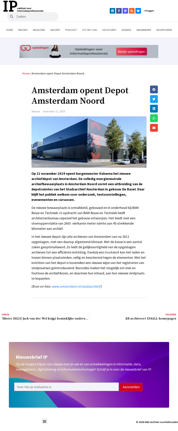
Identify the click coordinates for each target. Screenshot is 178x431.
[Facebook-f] (119, 11)
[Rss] (132, 11)
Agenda (126, 30)
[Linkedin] (112, 11)
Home (9, 30)
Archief (55, 30)
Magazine (39, 30)
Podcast (71, 30)
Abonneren (143, 30)
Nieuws (23, 30)
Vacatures (109, 30)
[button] (163, 89)
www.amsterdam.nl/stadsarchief (76, 286)
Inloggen (149, 10)
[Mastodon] (125, 11)
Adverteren (164, 30)
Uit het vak (89, 30)
